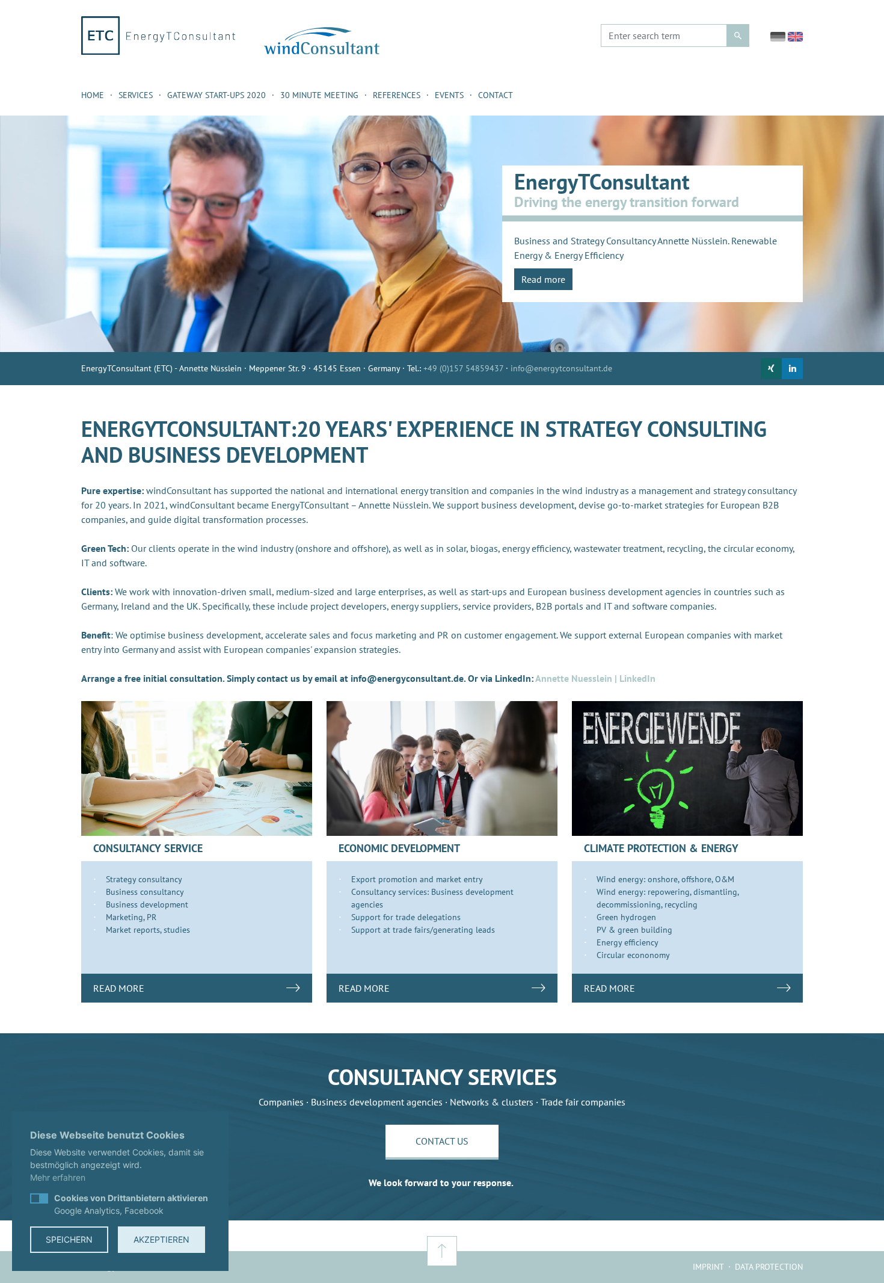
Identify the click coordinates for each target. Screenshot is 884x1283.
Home (92, 95)
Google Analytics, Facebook (131, 1204)
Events (449, 95)
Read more (543, 279)
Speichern (69, 1239)
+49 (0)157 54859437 (463, 368)
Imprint (708, 1266)
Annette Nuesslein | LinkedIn (595, 678)
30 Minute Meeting (319, 95)
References (396, 95)
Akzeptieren (161, 1239)
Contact (495, 95)
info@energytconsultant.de (561, 368)
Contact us (442, 1141)
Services (135, 95)
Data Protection (769, 1266)
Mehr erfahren (57, 1177)
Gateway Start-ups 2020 (216, 95)
